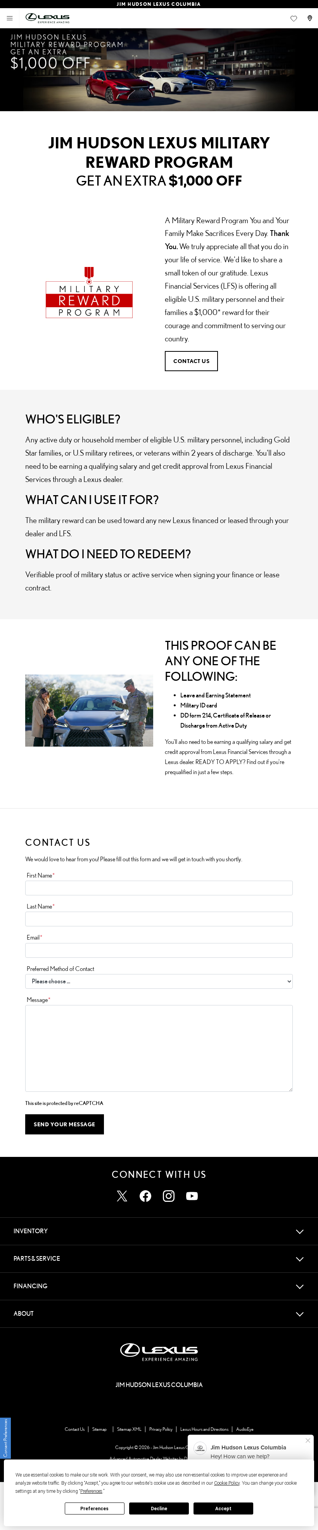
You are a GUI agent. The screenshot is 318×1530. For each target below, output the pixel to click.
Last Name (41, 906)
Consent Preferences (5, 1438)
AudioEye (245, 1429)
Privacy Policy (161, 1429)
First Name (41, 875)
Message (38, 999)
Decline (159, 1508)
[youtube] (192, 1196)
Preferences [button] (91, 1491)
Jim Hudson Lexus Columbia (178, 1447)
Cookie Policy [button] (227, 1483)
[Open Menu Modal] (9, 18)
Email (34, 937)
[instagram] (168, 1196)
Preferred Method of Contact (60, 968)
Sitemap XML (129, 1429)
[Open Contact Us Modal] (310, 18)
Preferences (94, 1508)
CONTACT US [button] (191, 361)
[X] (122, 1196)
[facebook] (145, 1196)
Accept (223, 1508)
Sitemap (99, 1429)
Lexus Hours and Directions (204, 1429)
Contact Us (75, 1429)
